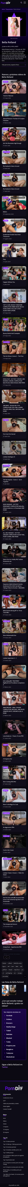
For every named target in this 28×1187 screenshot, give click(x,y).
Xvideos (9, 1019)
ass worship (5, 976)
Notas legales (6, 1106)
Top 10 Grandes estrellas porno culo (12, 1150)
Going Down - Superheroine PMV (12, 947)
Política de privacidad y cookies (11, 1103)
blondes (4, 963)
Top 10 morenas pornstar (9, 1147)
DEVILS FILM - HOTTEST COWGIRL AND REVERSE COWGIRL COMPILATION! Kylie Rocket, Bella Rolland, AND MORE (14, 380)
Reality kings (10, 1027)
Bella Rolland (17, 9)
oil (3, 973)
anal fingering (9, 973)
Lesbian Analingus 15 (9, 457)
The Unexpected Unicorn (10, 924)
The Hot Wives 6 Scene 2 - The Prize (13, 356)
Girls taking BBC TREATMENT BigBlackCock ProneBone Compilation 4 (14, 682)
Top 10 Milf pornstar (8, 1152)
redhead (10, 963)
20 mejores (6, 1132)
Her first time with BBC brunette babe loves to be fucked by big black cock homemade (13, 899)
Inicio (3, 9)
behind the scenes (18, 963)
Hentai (4, 1124)
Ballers (5, 211)
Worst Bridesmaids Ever (9, 635)
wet (15, 973)
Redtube (9, 1034)
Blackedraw (10, 1057)
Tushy (8, 1042)
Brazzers (9, 1023)
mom (12, 966)
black (17, 966)
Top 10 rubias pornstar (9, 1141)
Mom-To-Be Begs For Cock (10, 804)
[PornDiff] (5, 2)
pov (22, 969)
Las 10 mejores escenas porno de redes (13, 1167)
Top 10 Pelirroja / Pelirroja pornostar (12, 1144)
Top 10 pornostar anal (8, 1160)
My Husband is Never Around (11, 166)
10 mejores (6, 1129)
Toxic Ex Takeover (8, 95)
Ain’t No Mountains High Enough (12, 143)
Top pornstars (9, 9)
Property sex (10, 1046)
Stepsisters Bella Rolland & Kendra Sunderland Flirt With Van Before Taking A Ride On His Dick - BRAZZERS (13, 586)
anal (21, 966)
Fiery (4, 259)
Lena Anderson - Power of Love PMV (13, 736)
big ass (4, 966)
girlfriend (5, 969)
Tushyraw (9, 1053)
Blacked (9, 1038)
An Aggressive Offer (8, 827)
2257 (4, 1100)
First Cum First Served (9, 434)
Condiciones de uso (8, 1098)
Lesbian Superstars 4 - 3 (9, 658)
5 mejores (5, 1126)
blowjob (10, 969)
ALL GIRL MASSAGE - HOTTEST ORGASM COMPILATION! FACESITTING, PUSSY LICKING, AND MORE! (14, 534)
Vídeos (4, 1121)
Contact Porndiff (7, 1109)
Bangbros (9, 1049)
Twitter (5, 1067)
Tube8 (8, 1031)
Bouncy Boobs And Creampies (11, 333)
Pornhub (9, 1015)
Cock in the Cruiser (8, 850)
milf (8, 966)
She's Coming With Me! (9, 781)
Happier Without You (9, 282)
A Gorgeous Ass (7, 759)
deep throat (17, 969)
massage (20, 973)
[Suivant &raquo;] (8, 957)
